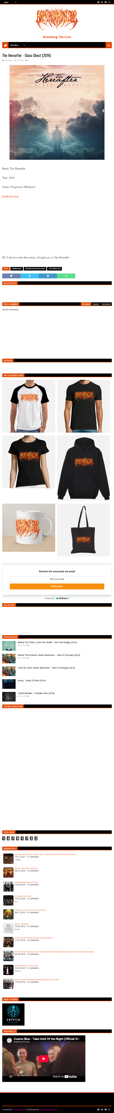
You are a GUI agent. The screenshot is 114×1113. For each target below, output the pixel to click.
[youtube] (105, 2)
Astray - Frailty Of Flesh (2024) (32, 680)
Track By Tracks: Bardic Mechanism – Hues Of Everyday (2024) (46, 668)
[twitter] (101, 2)
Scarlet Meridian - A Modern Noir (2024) (36, 693)
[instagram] (109, 2)
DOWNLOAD (10, 196)
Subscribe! (57, 586)
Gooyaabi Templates (48, 1109)
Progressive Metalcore (35, 268)
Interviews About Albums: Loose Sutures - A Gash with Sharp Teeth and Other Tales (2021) (45, 854)
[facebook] (98, 2)
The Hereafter (54, 268)
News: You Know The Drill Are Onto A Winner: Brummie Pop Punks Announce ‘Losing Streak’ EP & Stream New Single (54, 952)
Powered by (49, 598)
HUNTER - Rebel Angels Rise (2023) (26, 868)
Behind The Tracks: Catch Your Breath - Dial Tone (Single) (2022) (47, 642)
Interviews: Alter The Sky (23, 896)
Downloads (17, 268)
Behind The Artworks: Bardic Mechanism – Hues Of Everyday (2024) (49, 655)
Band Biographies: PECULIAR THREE (26, 882)
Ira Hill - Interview (21, 924)
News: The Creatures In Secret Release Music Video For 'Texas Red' (37, 979)
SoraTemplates (18, 1109)
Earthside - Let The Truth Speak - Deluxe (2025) (30, 910)
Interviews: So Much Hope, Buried (26, 966)
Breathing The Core (57, 37)
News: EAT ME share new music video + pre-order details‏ (34, 938)
